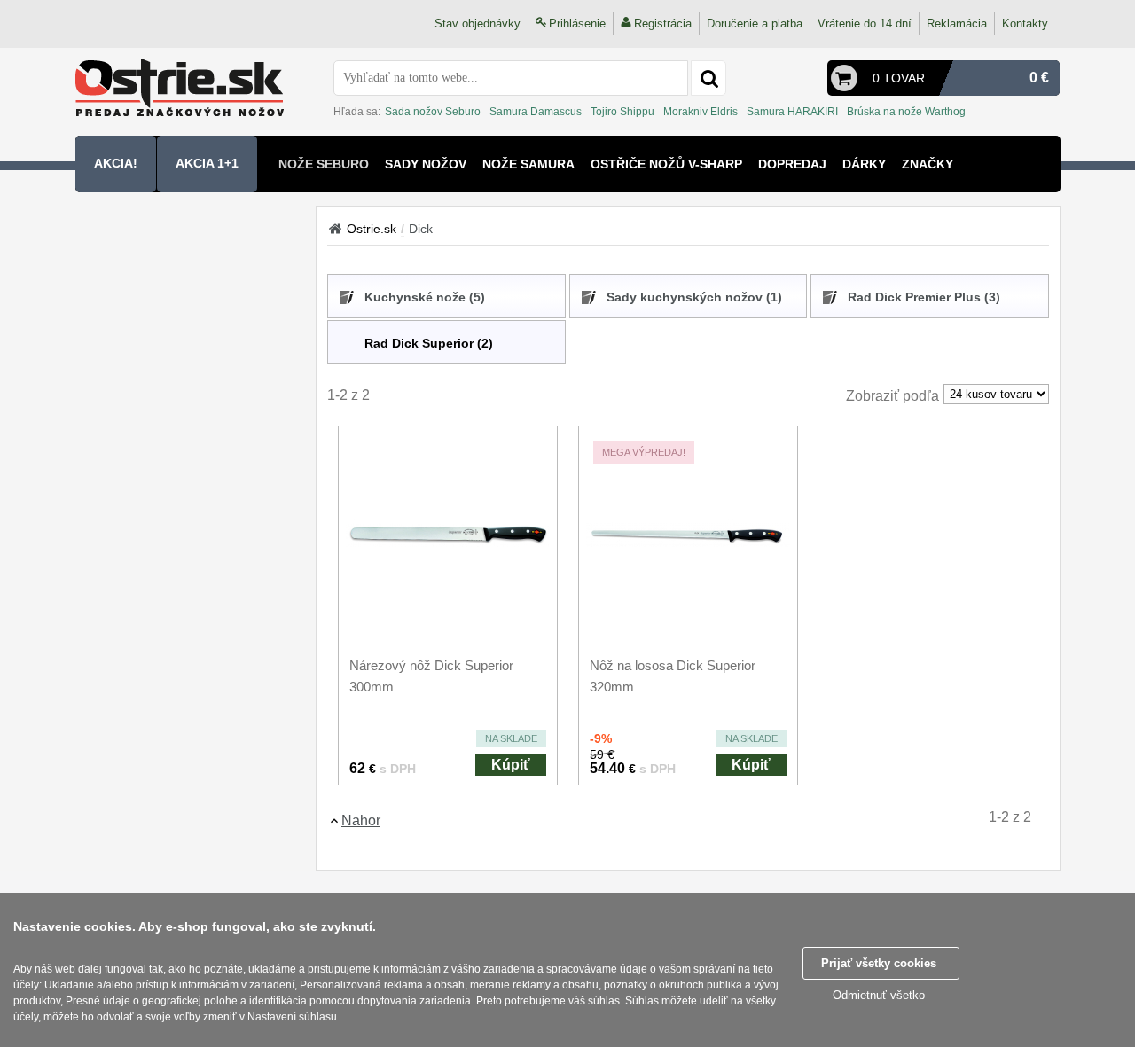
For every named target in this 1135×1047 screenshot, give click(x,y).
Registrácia (663, 23)
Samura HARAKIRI (792, 111)
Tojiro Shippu (622, 111)
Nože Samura (528, 164)
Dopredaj (792, 164)
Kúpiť (510, 764)
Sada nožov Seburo (433, 111)
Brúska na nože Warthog (906, 111)
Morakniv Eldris (700, 111)
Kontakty (1025, 23)
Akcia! (115, 163)
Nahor (360, 820)
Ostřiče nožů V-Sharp (666, 164)
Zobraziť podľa (892, 395)
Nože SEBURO (323, 164)
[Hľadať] (708, 78)
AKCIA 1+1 (207, 163)
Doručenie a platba (754, 23)
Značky (927, 164)
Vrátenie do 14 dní (865, 23)
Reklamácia (957, 23)
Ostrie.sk (371, 229)
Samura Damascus (535, 111)
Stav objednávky (477, 23)
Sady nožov (425, 164)
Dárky (864, 164)
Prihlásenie (577, 23)
